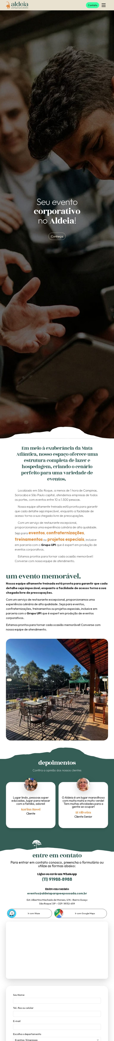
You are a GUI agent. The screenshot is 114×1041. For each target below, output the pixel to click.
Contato (92, 5)
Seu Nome (18, 994)
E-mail (16, 1021)
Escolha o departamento (27, 1034)
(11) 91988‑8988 (57, 879)
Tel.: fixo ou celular (23, 1007)
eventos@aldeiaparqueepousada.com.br (57, 893)
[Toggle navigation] (103, 5)
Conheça (57, 236)
